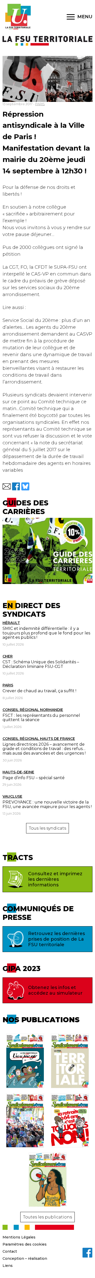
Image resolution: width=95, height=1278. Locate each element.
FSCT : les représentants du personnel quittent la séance (41, 717)
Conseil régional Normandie (33, 709)
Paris (8, 685)
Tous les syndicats (47, 828)
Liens (8, 1265)
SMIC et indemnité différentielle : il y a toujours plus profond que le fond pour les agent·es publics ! (46, 633)
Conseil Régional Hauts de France (39, 738)
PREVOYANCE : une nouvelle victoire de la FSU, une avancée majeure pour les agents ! (47, 804)
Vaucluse (12, 796)
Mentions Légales (19, 1237)
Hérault (11, 622)
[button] (7, 486)
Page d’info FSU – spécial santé (34, 777)
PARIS (40, 104)
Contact (10, 1251)
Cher (8, 656)
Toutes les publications (47, 1217)
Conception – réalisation (25, 1258)
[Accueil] (18, 17)
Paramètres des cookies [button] (25, 1244)
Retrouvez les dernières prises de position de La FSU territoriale (56, 939)
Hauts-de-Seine (18, 772)
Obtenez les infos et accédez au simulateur (55, 990)
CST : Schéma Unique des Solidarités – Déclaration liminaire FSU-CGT (41, 664)
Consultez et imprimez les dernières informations (55, 879)
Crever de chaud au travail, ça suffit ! (39, 690)
